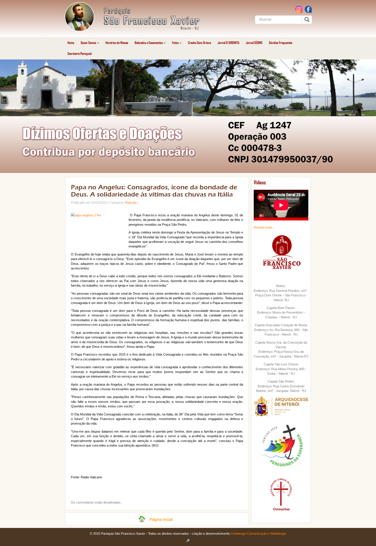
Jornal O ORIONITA (228, 42)
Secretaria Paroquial (79, 53)
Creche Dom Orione (199, 42)
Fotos (175, 42)
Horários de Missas (117, 42)
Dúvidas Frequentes (280, 42)
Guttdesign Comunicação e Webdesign (258, 533)
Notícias (131, 202)
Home (70, 42)
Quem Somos (89, 42)
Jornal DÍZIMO (254, 42)
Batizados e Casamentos (149, 42)
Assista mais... (264, 227)
